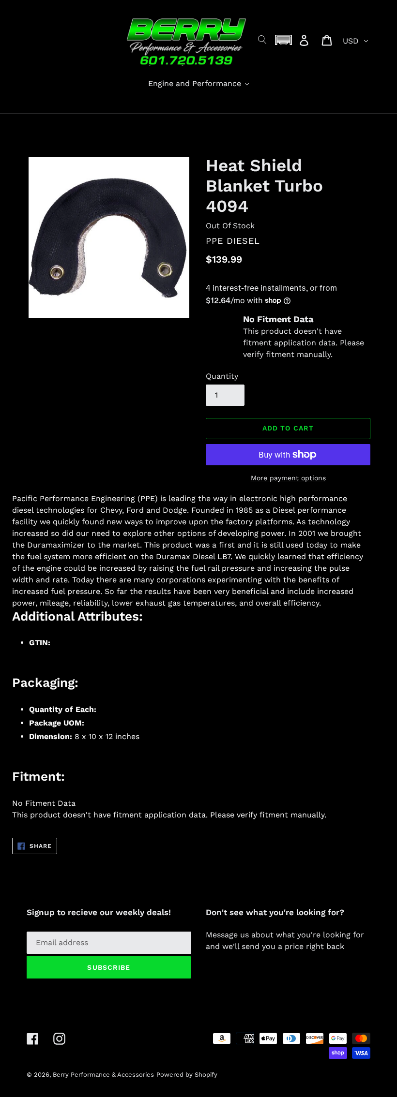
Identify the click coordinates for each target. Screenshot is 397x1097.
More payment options (288, 478)
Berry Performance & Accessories (103, 1074)
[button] (283, 39)
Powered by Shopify (186, 1074)
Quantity (222, 376)
